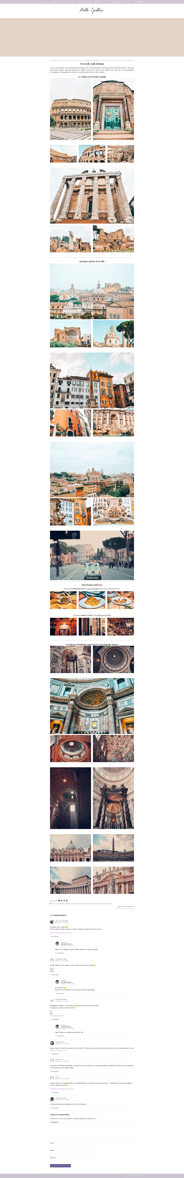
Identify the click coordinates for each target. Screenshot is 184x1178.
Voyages (96, 60)
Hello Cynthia (92, 9)
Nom (52, 1143)
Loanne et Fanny (61, 959)
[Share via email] (59, 901)
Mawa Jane (59, 1059)
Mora (57, 1077)
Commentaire (54, 1122)
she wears (96, 903)
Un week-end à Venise (124, 907)
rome (89, 903)
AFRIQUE (98, 1)
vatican (103, 903)
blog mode (60, 903)
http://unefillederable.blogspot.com (60, 933)
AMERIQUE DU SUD (84, 1)
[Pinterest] (138, 2)
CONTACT (127, 1)
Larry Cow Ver (60, 1098)
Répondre (55, 936)
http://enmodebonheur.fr (57, 1016)
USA (72, 1)
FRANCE (54, 1)
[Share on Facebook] (61, 901)
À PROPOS (116, 1)
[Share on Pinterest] (67, 901)
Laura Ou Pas (59, 1042)
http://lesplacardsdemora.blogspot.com (61, 1089)
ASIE (106, 1)
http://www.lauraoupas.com (58, 1050)
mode (80, 903)
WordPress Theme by (135, 1175)
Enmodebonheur (61, 999)
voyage (109, 903)
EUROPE (64, 1)
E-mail (52, 1150)
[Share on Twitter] (64, 901)
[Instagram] (135, 2)
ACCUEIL (44, 1)
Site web (52, 1158)
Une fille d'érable (61, 921)
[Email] (140, 2)
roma (85, 903)
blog (54, 903)
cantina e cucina (71, 903)
